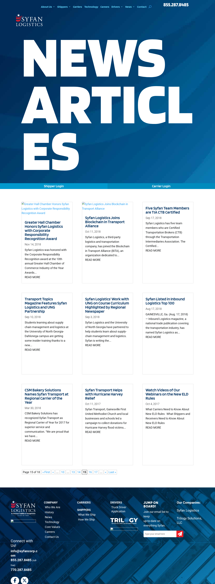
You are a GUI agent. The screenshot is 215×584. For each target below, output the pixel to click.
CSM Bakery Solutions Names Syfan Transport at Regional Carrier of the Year (46, 396)
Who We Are (52, 507)
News (128, 6)
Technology (91, 6)
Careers (104, 6)
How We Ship (86, 519)
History (49, 512)
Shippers (62, 6)
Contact (142, 6)
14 (78, 472)
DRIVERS (116, 502)
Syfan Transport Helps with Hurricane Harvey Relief (104, 394)
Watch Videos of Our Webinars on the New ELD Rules (167, 394)
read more (32, 277)
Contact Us (52, 536)
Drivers (115, 6)
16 (90, 472)
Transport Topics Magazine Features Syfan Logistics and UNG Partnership (46, 305)
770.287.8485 (21, 570)
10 (62, 472)
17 (95, 472)
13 (73, 472)
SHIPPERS (84, 510)
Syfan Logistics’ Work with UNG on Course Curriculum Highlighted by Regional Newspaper (107, 305)
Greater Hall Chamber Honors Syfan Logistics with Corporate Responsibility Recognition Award (44, 230)
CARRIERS (84, 502)
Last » (112, 472)
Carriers (77, 6)
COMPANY (51, 502)
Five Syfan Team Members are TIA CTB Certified (167, 210)
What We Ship (87, 514)
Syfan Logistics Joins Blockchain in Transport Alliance (105, 221)
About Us (46, 6)
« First (46, 472)
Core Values (52, 527)
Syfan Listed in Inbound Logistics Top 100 (165, 300)
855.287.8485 (176, 4)
